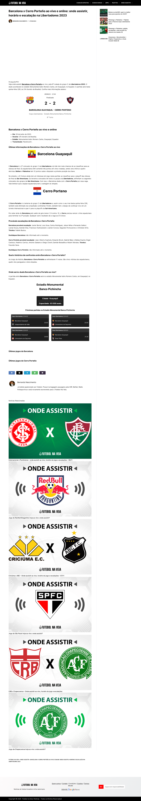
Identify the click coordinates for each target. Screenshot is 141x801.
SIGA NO (64, 789)
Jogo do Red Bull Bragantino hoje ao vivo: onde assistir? (29, 518)
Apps (107, 3)
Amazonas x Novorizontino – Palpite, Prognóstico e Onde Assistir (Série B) (117, 39)
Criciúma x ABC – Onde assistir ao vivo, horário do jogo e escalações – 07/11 (36, 576)
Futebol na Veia (14, 759)
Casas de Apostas (83, 3)
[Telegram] (27, 372)
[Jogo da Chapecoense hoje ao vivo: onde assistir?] (50, 720)
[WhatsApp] (35, 372)
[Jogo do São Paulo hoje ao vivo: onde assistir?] (50, 604)
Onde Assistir (126, 3)
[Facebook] (12, 372)
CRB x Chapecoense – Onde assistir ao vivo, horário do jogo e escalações (35, 691)
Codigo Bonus (97, 3)
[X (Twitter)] (19, 372)
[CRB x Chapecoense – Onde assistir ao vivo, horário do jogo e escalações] (50, 662)
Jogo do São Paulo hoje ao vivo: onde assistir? (26, 633)
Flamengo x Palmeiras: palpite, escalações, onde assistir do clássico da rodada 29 (118, 30)
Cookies (80, 783)
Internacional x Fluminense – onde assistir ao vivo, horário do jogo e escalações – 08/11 (41, 460)
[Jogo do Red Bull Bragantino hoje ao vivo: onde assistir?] (50, 489)
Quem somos (56, 783)
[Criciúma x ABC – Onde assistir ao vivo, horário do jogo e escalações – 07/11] (50, 546)
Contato (64, 783)
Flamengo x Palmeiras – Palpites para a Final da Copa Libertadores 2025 (119, 21)
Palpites (115, 3)
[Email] (42, 372)
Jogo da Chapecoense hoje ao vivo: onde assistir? (27, 749)
